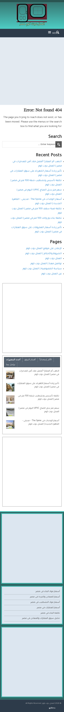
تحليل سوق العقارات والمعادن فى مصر (41, 618)
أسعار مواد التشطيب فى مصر (45, 602)
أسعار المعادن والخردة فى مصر (45, 597)
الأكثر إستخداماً (46, 359)
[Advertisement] (32, 71)
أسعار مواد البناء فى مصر (48, 591)
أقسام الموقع (30, 359)
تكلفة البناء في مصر (50, 613)
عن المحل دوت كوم (51, 274)
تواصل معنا (10, 364)
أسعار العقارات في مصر (48, 608)
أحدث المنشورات (13, 359)
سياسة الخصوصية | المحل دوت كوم (42, 269)
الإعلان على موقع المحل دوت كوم (44, 248)
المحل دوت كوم (53, 258)
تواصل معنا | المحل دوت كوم (46, 263)
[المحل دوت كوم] (32, 5)
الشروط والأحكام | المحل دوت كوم (43, 253)
